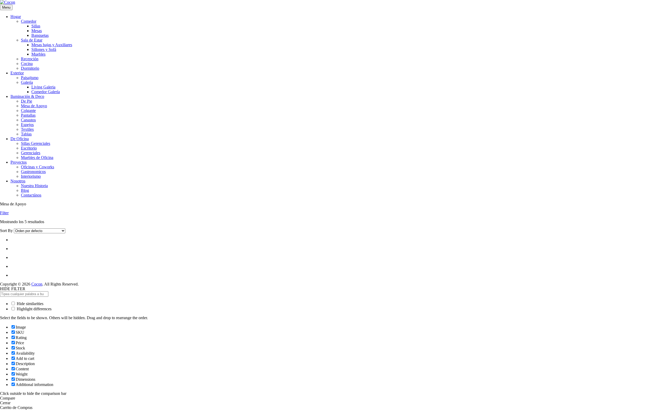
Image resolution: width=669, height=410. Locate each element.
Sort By (6, 230)
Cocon (36, 284)
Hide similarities (29, 303)
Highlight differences (33, 309)
